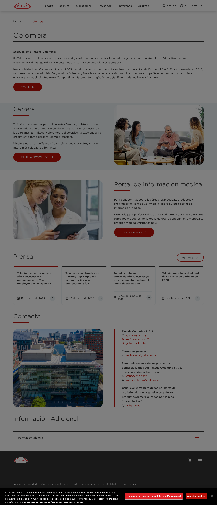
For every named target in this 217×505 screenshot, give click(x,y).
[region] (108, 496)
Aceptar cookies (196, 496)
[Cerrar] (211, 496)
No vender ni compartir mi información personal (154, 496)
